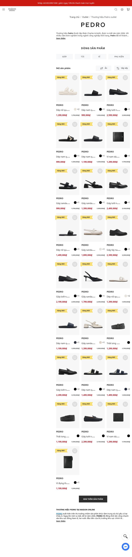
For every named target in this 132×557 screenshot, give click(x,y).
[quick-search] (125, 536)
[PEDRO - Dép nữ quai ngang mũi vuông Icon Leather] (67, 227)
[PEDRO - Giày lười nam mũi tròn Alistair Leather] (118, 87)
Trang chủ (74, 17)
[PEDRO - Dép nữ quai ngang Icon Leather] (118, 274)
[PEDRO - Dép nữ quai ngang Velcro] (67, 87)
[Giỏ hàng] (128, 9)
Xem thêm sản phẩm (93, 499)
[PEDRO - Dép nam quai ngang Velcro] (93, 367)
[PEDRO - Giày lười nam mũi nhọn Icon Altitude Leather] (118, 180)
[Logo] (12, 9)
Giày (64, 56)
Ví (99, 56)
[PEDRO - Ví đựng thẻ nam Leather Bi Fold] (67, 460)
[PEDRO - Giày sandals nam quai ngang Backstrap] (67, 180)
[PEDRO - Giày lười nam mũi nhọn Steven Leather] (67, 274)
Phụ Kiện (119, 56)
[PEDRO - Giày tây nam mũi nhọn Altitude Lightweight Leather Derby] (118, 227)
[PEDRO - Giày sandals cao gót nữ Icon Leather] (93, 274)
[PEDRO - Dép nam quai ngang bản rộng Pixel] (93, 134)
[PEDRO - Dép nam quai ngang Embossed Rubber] (67, 134)
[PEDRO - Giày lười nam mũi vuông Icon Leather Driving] (93, 414)
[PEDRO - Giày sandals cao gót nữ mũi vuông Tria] (93, 180)
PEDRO (59, 105)
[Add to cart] (74, 77)
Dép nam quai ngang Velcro (95, 389)
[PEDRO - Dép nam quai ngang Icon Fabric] (93, 87)
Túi (82, 56)
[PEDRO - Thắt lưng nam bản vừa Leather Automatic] (67, 414)
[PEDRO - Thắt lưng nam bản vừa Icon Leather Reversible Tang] (118, 320)
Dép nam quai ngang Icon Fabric (97, 110)
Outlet (85, 17)
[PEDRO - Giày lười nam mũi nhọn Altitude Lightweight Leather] (67, 367)
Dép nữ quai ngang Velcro (69, 110)
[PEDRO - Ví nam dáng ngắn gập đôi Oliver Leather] (118, 134)
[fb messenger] (125, 546)
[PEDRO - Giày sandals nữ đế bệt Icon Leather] (93, 227)
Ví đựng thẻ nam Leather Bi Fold (71, 483)
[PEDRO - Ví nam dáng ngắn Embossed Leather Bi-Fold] (118, 414)
